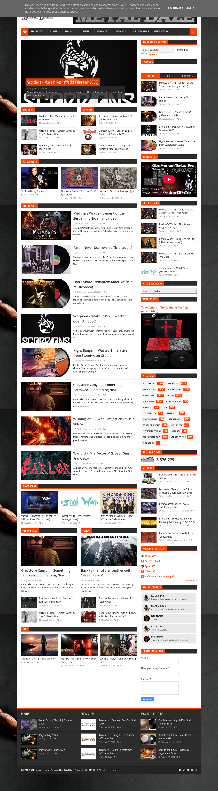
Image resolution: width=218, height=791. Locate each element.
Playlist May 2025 (48, 735)
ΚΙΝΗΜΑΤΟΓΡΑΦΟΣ (152, 431)
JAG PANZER (176, 425)
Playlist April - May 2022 (52, 750)
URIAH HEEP (172, 413)
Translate (153, 54)
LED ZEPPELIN (149, 413)
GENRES (53, 31)
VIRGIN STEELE (178, 437)
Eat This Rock (152, 561)
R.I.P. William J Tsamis (32, 191)
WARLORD (147, 407)
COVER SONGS (29, 486)
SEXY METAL (70, 31)
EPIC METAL (28, 109)
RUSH (165, 407)
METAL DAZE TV (161, 31)
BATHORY (176, 431)
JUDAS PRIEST (174, 389)
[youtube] (188, 770)
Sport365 (150, 566)
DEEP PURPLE (173, 383)
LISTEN (86, 31)
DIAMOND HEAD (173, 401)
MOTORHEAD (149, 383)
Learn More (175, 8)
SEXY (25, 629)
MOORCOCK (148, 443)
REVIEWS (87, 530)
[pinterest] (191, 770)
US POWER (87, 109)
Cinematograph (141, 31)
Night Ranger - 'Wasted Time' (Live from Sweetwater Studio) (70, 82)
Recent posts (38, 31)
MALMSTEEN (149, 401)
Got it (190, 8)
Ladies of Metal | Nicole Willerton (38, 658)
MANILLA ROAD (150, 419)
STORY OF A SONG (151, 425)
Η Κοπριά (150, 571)
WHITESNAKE (149, 395)
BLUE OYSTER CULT (152, 437)
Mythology (103, 31)
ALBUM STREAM (30, 530)
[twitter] (183, 770)
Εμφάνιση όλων (191, 580)
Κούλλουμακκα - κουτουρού (159, 576)
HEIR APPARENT (175, 419)
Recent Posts (30, 205)
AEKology (150, 556)
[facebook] (179, 770)
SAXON (170, 395)
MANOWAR (121, 31)
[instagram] (195, 770)
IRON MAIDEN (150, 389)
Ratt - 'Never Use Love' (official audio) (102, 248)
